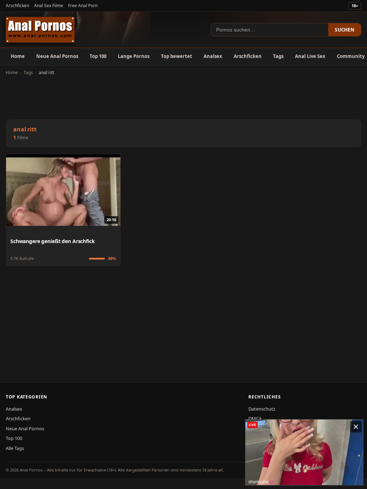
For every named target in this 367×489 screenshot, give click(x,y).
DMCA (255, 418)
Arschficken (17, 6)
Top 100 (98, 56)
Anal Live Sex (310, 56)
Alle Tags (15, 448)
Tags (278, 56)
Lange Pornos (133, 56)
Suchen (344, 29)
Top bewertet (176, 56)
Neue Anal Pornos (57, 56)
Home (18, 56)
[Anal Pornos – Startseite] (40, 30)
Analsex (213, 56)
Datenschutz (261, 409)
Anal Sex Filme (48, 6)
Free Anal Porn (82, 6)
